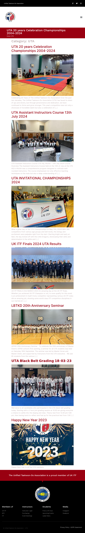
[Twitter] (77, 3)
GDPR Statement (76, 527)
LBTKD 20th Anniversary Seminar (37, 306)
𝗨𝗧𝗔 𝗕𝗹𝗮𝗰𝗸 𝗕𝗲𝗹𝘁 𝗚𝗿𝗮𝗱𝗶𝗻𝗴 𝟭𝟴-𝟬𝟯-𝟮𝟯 (41, 361)
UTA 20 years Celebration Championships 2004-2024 (33, 49)
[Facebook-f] (73, 3)
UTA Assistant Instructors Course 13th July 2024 (41, 114)
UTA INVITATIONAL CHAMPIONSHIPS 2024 (41, 180)
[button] (81, 17)
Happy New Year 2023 (29, 420)
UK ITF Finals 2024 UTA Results (36, 244)
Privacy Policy (64, 527)
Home (8, 36)
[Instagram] (81, 3)
